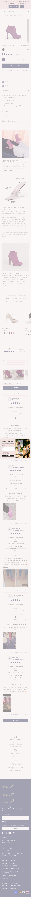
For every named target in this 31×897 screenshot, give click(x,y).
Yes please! (8, 455)
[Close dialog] (29, 440)
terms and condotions (6, 453)
